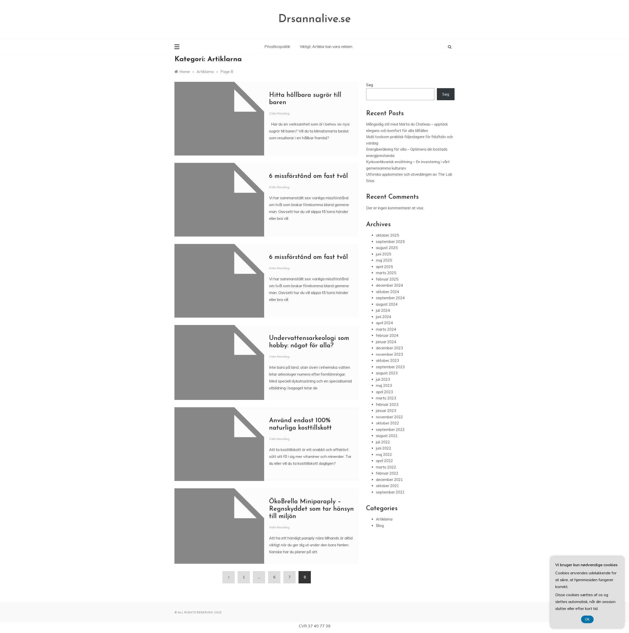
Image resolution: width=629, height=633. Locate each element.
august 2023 (387, 373)
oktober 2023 (387, 360)
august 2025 (387, 247)
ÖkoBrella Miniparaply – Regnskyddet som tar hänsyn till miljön (311, 509)
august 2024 (387, 304)
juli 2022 (383, 442)
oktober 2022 (387, 423)
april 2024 (384, 323)
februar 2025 (387, 279)
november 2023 (389, 354)
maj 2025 (384, 260)
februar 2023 (387, 404)
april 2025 (384, 266)
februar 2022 (387, 473)
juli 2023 (383, 379)
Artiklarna (384, 519)
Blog (380, 525)
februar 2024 (387, 335)
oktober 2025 (387, 235)
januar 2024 (386, 341)
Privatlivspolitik (277, 46)
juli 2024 (383, 310)
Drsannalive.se (314, 19)
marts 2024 (386, 329)
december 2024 (389, 285)
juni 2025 (383, 254)
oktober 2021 (387, 485)
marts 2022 (386, 467)
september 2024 (390, 297)
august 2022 (387, 435)
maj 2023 (384, 385)
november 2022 (389, 417)
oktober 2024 (387, 291)
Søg (369, 85)
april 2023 (384, 392)
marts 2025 (386, 272)
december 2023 (389, 348)
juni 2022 (383, 448)
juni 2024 (383, 316)
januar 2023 (386, 410)
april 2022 (384, 460)
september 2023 (390, 367)
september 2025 (390, 241)
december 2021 (389, 479)
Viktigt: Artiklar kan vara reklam (326, 46)
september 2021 (390, 492)
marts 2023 (386, 398)
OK (587, 619)
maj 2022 (384, 454)
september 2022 (390, 429)
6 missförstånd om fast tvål (308, 176)
